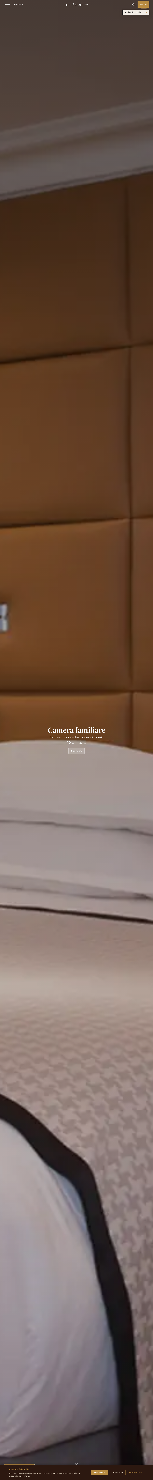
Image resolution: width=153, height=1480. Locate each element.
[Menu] (8, 4)
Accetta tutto (99, 1472)
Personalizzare (135, 1472)
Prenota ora (76, 751)
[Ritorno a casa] (76, 4)
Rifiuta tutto (118, 1472)
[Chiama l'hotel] (133, 4)
